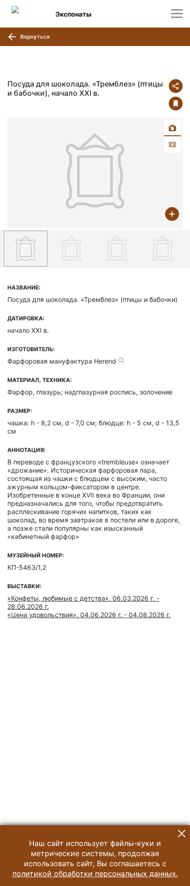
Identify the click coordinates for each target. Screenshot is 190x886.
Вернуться (34, 36)
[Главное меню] (176, 14)
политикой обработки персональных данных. (95, 873)
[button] (182, 833)
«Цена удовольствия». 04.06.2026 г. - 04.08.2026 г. (89, 615)
